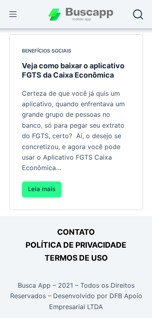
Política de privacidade (76, 245)
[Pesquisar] (138, 14)
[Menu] (13, 14)
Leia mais (45, 191)
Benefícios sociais (46, 51)
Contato (76, 232)
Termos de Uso (76, 258)
